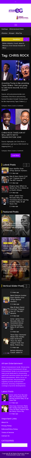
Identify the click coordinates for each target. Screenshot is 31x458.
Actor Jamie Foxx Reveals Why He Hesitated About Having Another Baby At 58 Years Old (19, 195)
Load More (15, 155)
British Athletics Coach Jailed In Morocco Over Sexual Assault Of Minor (17, 352)
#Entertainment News (16, 29)
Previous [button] (24, 39)
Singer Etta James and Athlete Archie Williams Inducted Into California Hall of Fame (15, 225)
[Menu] (15, 25)
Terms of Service (8, 432)
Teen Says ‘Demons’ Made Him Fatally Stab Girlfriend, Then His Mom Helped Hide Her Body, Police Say (18, 337)
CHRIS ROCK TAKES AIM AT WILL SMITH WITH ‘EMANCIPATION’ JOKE (13, 135)
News (9, 105)
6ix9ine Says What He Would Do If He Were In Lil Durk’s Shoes (18, 183)
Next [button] (27, 39)
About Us (5, 422)
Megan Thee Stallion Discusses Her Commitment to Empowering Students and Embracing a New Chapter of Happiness (14, 269)
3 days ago (14, 201)
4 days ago (14, 168)
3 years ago (8, 230)
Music (5, 243)
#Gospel (11, 33)
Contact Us (6, 436)
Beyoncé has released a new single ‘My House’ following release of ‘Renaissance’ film (15, 248)
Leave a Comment (17, 105)
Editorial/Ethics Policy (10, 429)
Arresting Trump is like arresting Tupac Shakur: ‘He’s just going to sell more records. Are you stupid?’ (15, 86)
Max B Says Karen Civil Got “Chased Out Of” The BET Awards (18, 174)
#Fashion (4, 33)
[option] (15, 175)
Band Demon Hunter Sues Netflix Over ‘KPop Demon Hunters (18, 295)
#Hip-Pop (19, 33)
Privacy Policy (7, 426)
